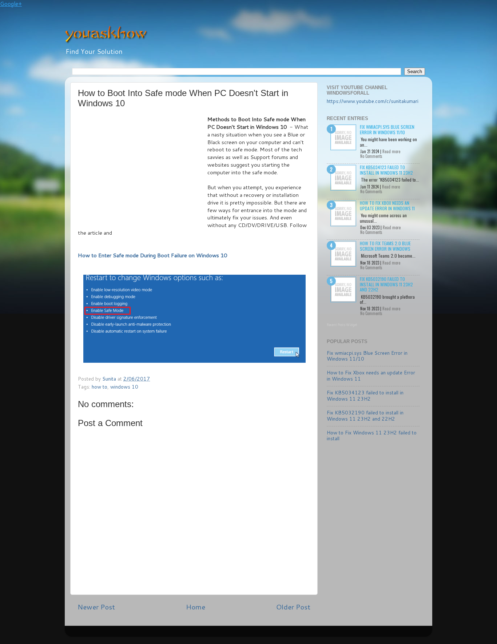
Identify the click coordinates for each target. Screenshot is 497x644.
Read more (391, 151)
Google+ (11, 4)
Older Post (293, 607)
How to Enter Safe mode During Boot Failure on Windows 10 (152, 255)
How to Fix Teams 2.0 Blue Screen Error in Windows (385, 245)
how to (99, 386)
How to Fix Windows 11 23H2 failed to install (372, 435)
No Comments (371, 156)
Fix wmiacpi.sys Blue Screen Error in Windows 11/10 (387, 129)
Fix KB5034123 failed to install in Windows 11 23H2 (386, 169)
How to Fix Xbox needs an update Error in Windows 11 (387, 205)
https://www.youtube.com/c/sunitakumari (372, 101)
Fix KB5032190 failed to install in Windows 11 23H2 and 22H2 (386, 284)
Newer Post (96, 607)
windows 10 (124, 386)
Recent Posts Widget (342, 324)
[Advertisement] (142, 170)
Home (195, 607)
